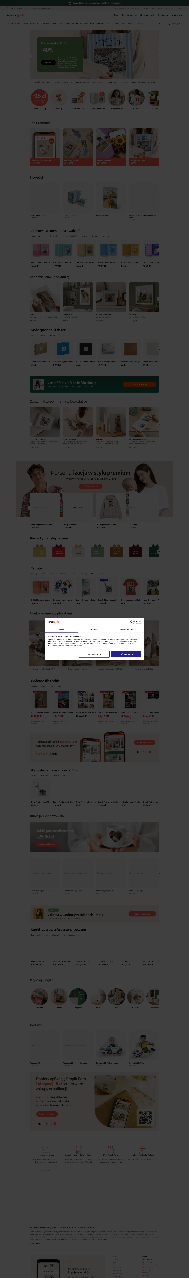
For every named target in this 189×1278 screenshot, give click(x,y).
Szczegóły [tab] (95, 629)
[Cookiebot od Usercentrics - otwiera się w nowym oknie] (131, 622)
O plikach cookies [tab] (127, 629)
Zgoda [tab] (61, 629)
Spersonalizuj (93, 654)
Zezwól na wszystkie (126, 654)
